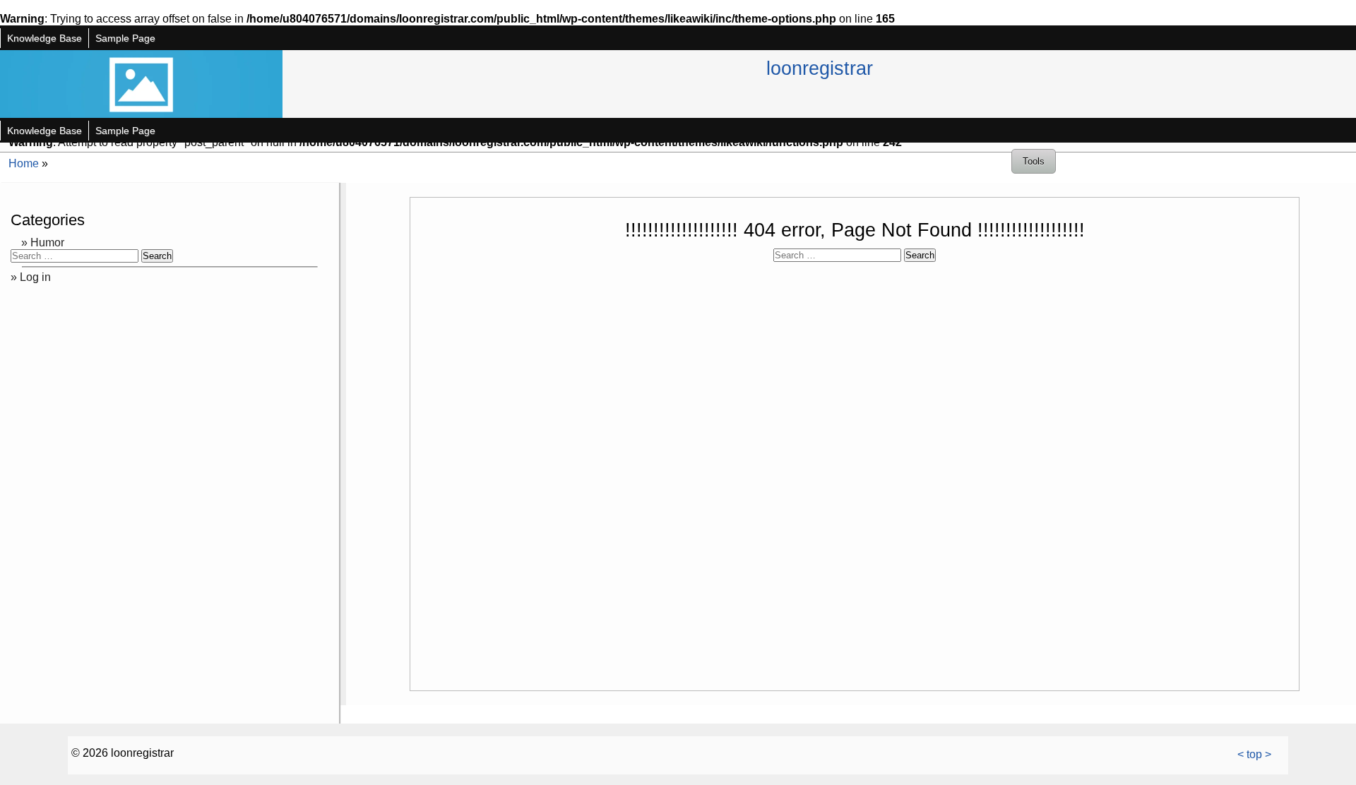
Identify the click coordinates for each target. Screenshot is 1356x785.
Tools (1034, 161)
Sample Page (125, 38)
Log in (35, 277)
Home (23, 163)
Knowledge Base (44, 38)
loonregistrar (819, 68)
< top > (1254, 754)
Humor (47, 242)
